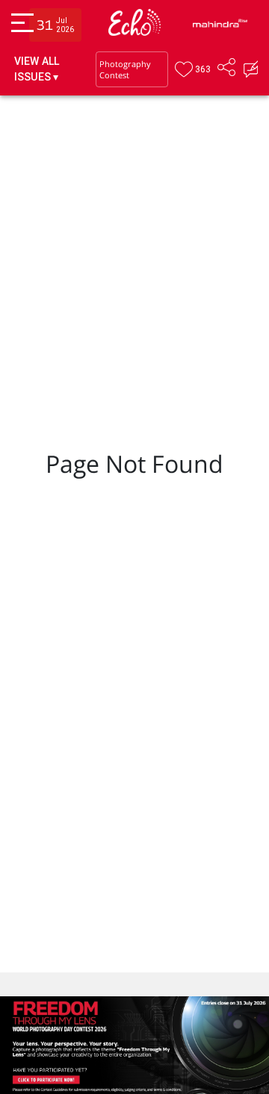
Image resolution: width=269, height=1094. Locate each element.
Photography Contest (125, 69)
